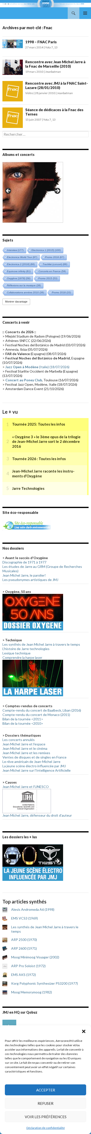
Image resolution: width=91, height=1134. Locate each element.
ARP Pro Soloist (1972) (28, 966)
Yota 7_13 (51, 47)
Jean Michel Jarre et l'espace (23, 744)
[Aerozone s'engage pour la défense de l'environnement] (26, 525)
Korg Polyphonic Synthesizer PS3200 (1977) (44, 983)
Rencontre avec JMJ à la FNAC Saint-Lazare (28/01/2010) (56, 85)
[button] (83, 1031)
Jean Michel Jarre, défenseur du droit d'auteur (37, 815)
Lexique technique (16, 653)
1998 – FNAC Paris (41, 42)
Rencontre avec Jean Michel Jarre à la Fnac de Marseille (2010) (55, 64)
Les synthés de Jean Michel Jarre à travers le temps (41, 644)
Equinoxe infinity (19, 271)
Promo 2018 (61, 292)
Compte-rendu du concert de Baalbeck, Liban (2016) (41, 710)
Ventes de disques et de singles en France (34, 757)
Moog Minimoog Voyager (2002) (35, 957)
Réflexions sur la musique (24, 285)
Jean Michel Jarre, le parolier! (24, 575)
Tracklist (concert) (55, 264)
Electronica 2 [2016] (21, 264)
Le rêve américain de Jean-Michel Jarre (31, 761)
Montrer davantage (16, 301)
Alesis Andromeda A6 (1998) (32, 909)
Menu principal (85, 13)
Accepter (45, 1090)
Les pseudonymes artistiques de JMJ (30, 580)
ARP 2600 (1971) (24, 948)
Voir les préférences (45, 1117)
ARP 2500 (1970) (24, 940)
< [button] (8, 191)
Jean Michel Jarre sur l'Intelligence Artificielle (36, 770)
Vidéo (29, 93)
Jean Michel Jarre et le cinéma (24, 748)
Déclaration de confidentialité (45, 1128)
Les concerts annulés (18, 740)
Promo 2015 (47, 278)
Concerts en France (52, 271)
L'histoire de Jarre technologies (26, 649)
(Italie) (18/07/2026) (37, 367)
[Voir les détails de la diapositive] (32, 192)
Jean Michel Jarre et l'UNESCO (25, 787)
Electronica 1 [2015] (46, 250)
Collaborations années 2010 (25, 292)
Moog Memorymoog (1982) (31, 992)
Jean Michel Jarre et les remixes (26, 753)
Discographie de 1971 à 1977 (24, 562)
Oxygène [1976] (18, 278)
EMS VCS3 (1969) (24, 918)
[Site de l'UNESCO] (26, 800)
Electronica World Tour (22, 257)
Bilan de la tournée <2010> (22, 723)
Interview (15, 250)
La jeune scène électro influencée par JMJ (34, 766)
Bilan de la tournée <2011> (22, 719)
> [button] (57, 191)
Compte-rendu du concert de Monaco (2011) (36, 715)
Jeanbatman (53, 71)
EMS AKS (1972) (23, 975)
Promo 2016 (54, 257)
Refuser (45, 1103)
